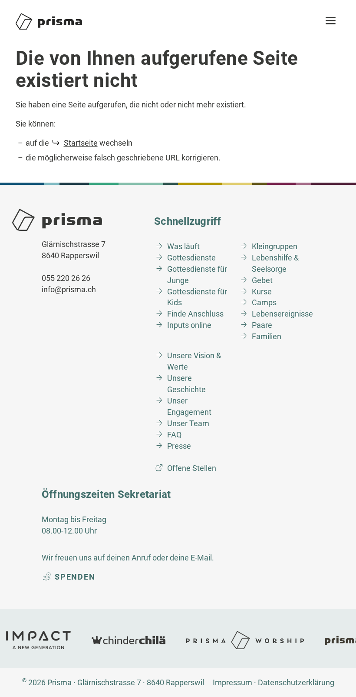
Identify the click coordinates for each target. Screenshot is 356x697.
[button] (330, 21)
